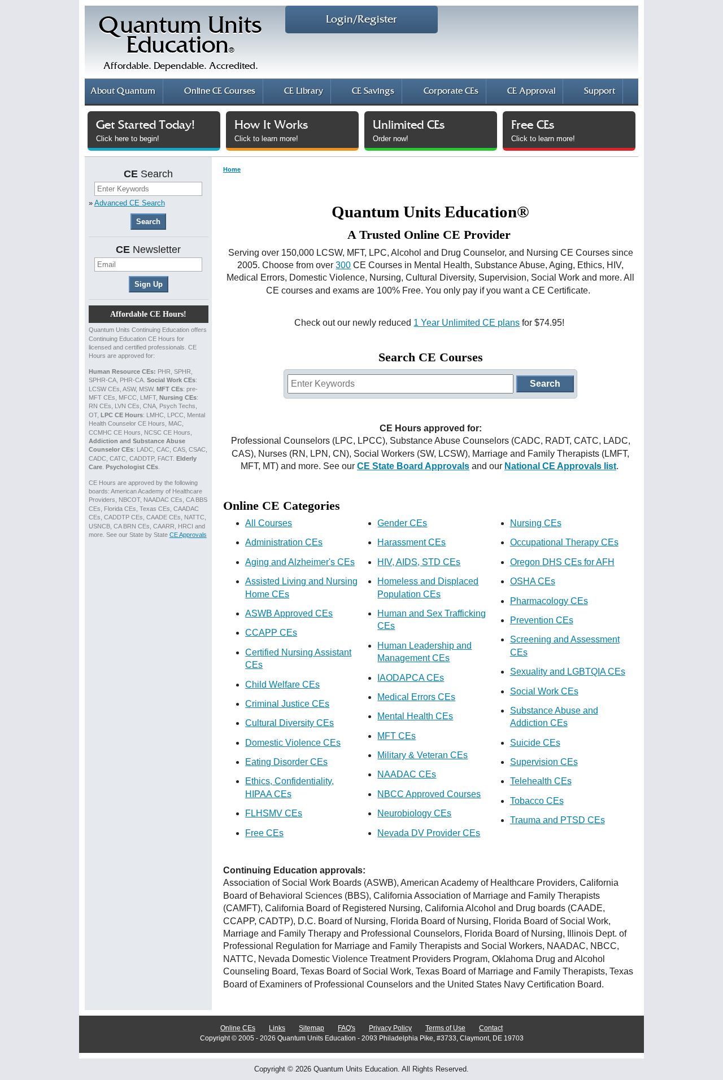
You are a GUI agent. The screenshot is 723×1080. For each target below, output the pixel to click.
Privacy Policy (390, 1028)
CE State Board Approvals (413, 466)
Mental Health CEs (415, 716)
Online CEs (237, 1028)
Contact (491, 1028)
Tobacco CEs (537, 801)
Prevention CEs (541, 620)
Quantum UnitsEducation (180, 43)
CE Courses (219, 91)
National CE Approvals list (560, 466)
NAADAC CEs (406, 774)
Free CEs (264, 833)
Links (277, 1028)
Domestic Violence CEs (293, 742)
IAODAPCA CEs (410, 678)
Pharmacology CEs (549, 601)
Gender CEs (402, 523)
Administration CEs (284, 542)
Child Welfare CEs (282, 684)
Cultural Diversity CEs (289, 723)
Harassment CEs (411, 542)
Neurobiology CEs (414, 813)
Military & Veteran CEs (422, 755)
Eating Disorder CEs (286, 762)
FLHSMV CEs (273, 813)
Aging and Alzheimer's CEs (300, 562)
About (122, 91)
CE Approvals (188, 534)
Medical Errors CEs (416, 697)
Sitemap (311, 1028)
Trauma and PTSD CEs (557, 820)
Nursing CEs (535, 523)
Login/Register (361, 19)
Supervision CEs (544, 762)
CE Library (303, 91)
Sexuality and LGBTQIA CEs (567, 671)
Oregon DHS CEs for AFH (562, 562)
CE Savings (373, 91)
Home (232, 169)
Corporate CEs (451, 91)
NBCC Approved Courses (429, 794)
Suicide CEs (535, 742)
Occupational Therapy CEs (564, 542)
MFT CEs (396, 736)
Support (599, 91)
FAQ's (346, 1028)
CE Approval (531, 91)
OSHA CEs (532, 581)
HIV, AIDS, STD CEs (418, 562)
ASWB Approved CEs (289, 613)
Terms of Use (445, 1028)
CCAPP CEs (271, 632)
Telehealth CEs (541, 781)
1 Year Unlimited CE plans (466, 322)
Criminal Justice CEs (287, 704)
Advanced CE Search (129, 203)
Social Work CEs (544, 691)
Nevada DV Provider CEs (428, 833)
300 (343, 265)
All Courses (268, 523)
